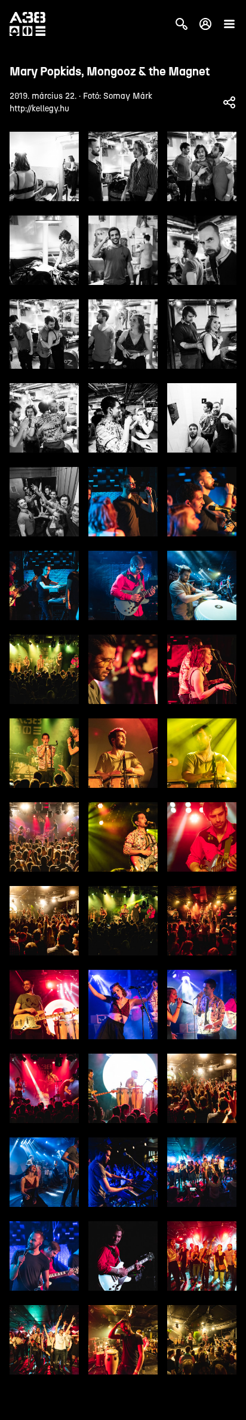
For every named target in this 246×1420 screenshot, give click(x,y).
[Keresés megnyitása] (181, 24)
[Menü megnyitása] (229, 24)
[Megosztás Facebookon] (229, 102)
